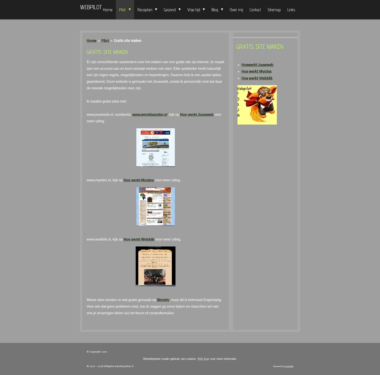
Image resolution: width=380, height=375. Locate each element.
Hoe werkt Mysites (139, 180)
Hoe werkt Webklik (139, 239)
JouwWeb (288, 366)
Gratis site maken (127, 40)
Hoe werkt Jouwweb (197, 114)
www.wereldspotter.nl (149, 114)
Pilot (105, 40)
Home (91, 40)
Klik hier (203, 358)
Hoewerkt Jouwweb (257, 64)
